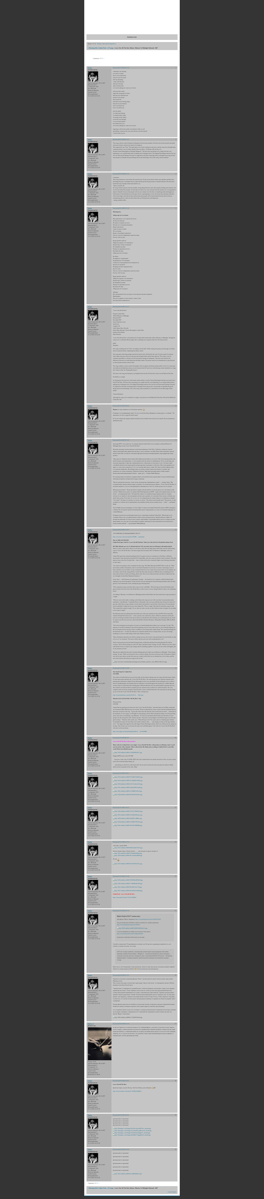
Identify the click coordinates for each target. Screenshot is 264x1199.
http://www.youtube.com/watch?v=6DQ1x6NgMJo (127, 1091)
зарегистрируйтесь (110, 43)
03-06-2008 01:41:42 (124, 1023)
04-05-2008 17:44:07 (124, 529)
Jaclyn (90, 68)
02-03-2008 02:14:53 (124, 139)
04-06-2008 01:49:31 (124, 1080)
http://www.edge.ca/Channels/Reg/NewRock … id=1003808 (130, 731)
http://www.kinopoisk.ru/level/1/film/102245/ (148, 919)
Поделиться (116, 67)
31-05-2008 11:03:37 (124, 807)
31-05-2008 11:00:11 (124, 773)
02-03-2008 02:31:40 (124, 208)
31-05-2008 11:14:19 (124, 842)
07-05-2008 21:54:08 (124, 668)
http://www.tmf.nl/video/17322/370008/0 (124, 897)
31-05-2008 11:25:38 (124, 876)
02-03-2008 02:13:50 (124, 67)
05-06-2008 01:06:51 (124, 1115)
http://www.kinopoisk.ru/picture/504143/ (128, 924)
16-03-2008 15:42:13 (124, 306)
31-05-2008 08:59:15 (124, 737)
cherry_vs (91, 1024)
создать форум (172, 1192)
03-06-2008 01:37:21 (124, 975)
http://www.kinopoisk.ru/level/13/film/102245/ (130, 933)
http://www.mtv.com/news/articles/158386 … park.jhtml (128, 537)
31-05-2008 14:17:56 (124, 910)
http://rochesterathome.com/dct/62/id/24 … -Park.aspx (128, 695)
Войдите (99, 43)
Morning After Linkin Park (97, 48)
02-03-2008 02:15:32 (124, 173)
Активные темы (132, 37)
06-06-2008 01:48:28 (124, 1149)
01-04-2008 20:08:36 (124, 405)
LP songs (110, 48)
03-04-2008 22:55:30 (124, 440)
